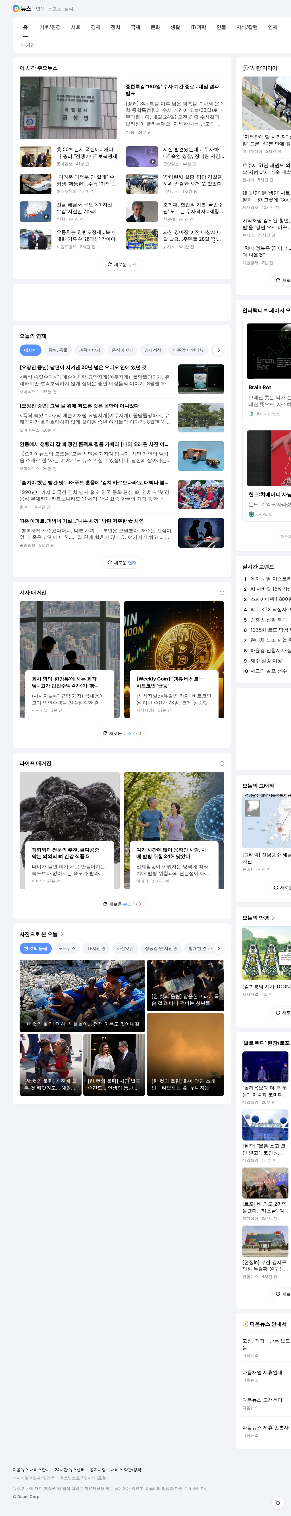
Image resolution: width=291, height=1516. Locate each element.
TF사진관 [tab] (96, 948)
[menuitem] (25, 27)
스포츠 (54, 8)
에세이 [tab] (30, 350)
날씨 (68, 8)
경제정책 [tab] (152, 350)
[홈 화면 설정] (278, 1503)
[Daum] (17, 8)
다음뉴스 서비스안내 (31, 1469)
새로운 (125, 264)
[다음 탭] (218, 350)
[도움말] (222, 593)
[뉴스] (26, 8)
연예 (40, 8)
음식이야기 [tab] (122, 350)
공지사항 (98, 1469)
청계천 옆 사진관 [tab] (204, 948)
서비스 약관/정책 (126, 1469)
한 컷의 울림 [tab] (35, 948)
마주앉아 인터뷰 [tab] (188, 350)
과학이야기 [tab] (89, 350)
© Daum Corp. (27, 1496)
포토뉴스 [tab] (67, 948)
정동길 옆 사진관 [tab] (161, 948)
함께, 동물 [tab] (58, 350)
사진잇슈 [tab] (125, 948)
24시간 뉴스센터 (70, 1469)
